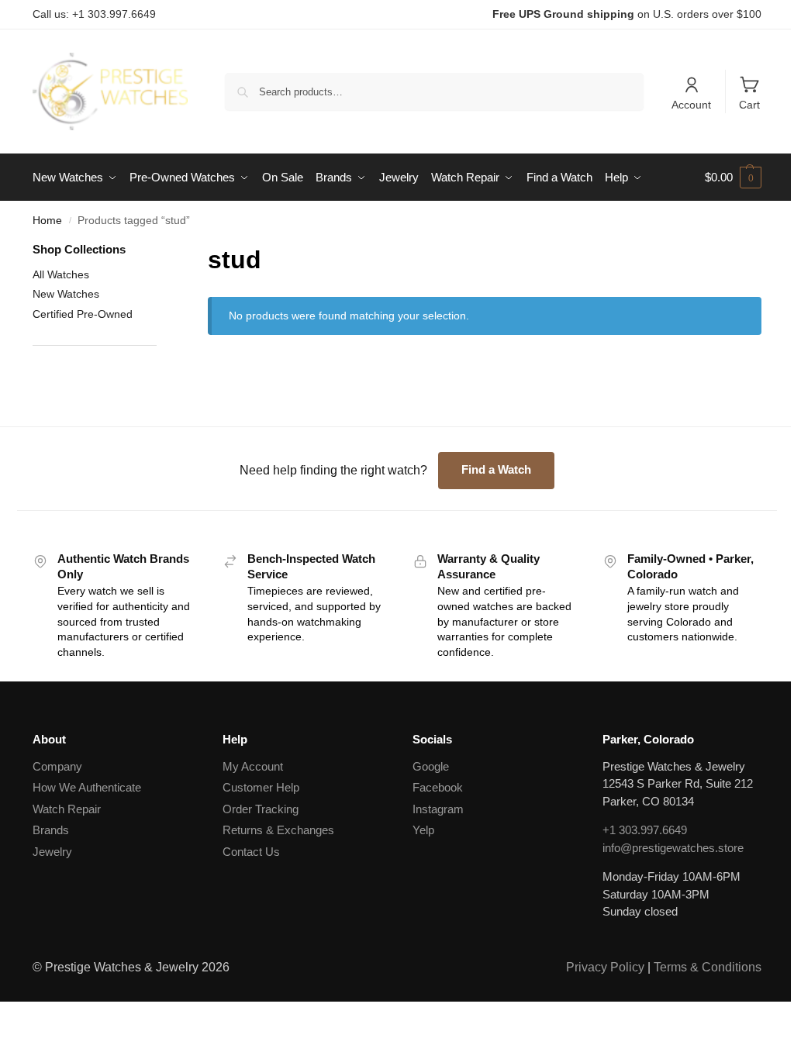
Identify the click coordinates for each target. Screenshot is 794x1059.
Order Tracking (261, 809)
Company (57, 766)
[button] (733, 177)
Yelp (423, 830)
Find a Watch (496, 469)
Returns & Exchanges (278, 830)
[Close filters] (161, 250)
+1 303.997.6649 (644, 830)
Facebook (438, 787)
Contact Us (251, 851)
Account (691, 104)
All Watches (61, 274)
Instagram (438, 809)
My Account (253, 766)
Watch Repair (67, 809)
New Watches (66, 294)
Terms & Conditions (707, 967)
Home (47, 220)
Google (431, 766)
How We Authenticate (87, 787)
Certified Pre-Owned (83, 314)
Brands (51, 830)
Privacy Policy (605, 967)
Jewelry (52, 851)
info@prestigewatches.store (673, 847)
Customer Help (261, 787)
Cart (749, 104)
